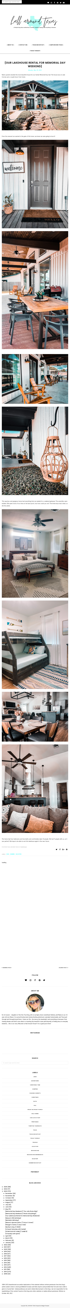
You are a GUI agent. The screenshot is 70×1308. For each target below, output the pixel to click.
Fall (35, 1105)
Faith (35, 1101)
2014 (5, 1263)
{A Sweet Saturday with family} (15, 1229)
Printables (35, 1122)
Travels (35, 1142)
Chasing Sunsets (35, 1093)
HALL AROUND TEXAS (30, 1305)
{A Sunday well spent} (12, 1234)
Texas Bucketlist (35, 1134)
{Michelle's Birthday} (12, 1220)
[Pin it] (66, 849)
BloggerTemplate (45, 1305)
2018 (5, 1254)
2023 (7, 854)
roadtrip (35, 1158)
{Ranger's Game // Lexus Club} (15, 1225)
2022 (5, 1245)
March (7, 1238)
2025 (35, 1076)
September (9, 1200)
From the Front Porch (35, 1109)
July (6, 1205)
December (8, 1193)
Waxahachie (35, 1150)
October (8, 1198)
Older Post (63, 967)
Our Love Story (35, 1117)
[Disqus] (35, 891)
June (7, 1207)
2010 (5, 1272)
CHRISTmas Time (35, 1085)
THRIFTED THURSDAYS (35, 1126)
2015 (5, 1260)
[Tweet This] (56, 849)
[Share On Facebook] (59, 849)
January (8, 1242)
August (7, 1202)
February (8, 1240)
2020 (5, 1249)
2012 (5, 1267)
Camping (35, 1089)
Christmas (35, 1097)
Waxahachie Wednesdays (35, 1154)
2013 (5, 1265)
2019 (5, 1251)
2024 (5, 1189)
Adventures (35, 1081)
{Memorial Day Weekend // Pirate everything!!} (20, 1213)
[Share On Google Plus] (63, 849)
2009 (5, 1274)
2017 (5, 1256)
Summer (12, 854)
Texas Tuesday (35, 1138)
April (6, 1236)
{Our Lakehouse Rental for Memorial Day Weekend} (22, 1216)
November (8, 1196)
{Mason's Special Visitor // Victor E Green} (19, 1222)
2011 (5, 1269)
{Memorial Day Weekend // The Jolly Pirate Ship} (21, 1211)
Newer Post (7, 967)
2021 (5, 1247)
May (6, 1209)
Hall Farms (35, 1113)
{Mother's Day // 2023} (13, 1227)
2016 (5, 1258)
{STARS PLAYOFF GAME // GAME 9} (16, 1231)
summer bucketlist (35, 1163)
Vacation (18, 854)
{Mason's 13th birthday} (13, 1218)
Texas (35, 1130)
